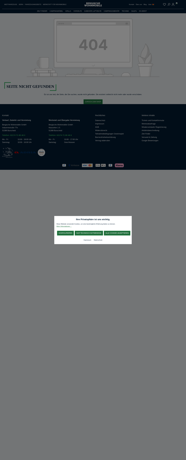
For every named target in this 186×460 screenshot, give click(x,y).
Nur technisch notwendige (88, 233)
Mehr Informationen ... (64, 226)
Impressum (88, 240)
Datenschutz (98, 240)
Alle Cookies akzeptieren (117, 233)
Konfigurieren (65, 233)
